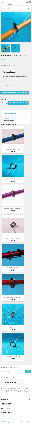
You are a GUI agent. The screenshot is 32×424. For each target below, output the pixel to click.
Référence (7, 120)
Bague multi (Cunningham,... (13, 356)
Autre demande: (7, 82)
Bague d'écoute (13, 327)
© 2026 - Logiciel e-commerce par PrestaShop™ (15, 422)
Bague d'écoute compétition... (13, 208)
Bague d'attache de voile (13, 149)
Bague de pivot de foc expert (13, 238)
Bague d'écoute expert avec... (13, 179)
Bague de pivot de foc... (13, 267)
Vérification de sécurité (8, 377)
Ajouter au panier (18, 103)
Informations (6, 413)
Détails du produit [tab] (11, 113)
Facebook (2, 416)
